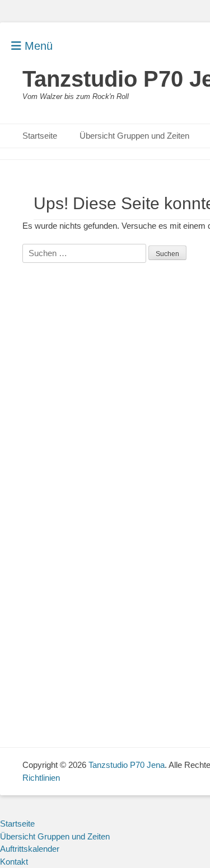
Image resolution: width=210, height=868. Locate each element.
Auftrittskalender (29, 848)
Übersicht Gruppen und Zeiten (134, 135)
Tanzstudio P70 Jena (126, 765)
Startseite (39, 135)
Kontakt (14, 861)
